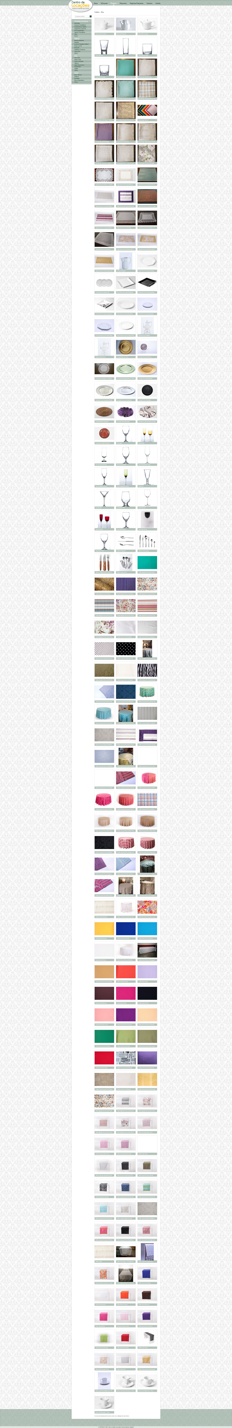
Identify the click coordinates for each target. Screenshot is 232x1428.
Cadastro (149, 3)
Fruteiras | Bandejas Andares (81, 44)
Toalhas (76, 68)
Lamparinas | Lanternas (80, 28)
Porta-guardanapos (79, 30)
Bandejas (76, 42)
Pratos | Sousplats (78, 61)
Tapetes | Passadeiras (79, 32)
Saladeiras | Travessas (79, 49)
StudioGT (132, 1427)
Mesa (75, 56)
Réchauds (76, 48)
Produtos (113, 3)
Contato (158, 3)
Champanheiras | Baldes (80, 27)
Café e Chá (77, 58)
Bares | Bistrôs (78, 75)
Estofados (76, 78)
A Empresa (104, 3)
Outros (76, 36)
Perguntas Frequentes (136, 3)
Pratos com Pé (78, 46)
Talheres (76, 63)
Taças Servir (77, 51)
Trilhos (76, 70)
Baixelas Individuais (79, 40)
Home (96, 3)
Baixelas (76, 38)
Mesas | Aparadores (79, 80)
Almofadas (77, 23)
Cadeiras (76, 76)
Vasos (75, 34)
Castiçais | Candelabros (80, 25)
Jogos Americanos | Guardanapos (79, 65)
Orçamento (123, 3)
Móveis (76, 73)
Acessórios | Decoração (81, 21)
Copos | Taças (77, 59)
